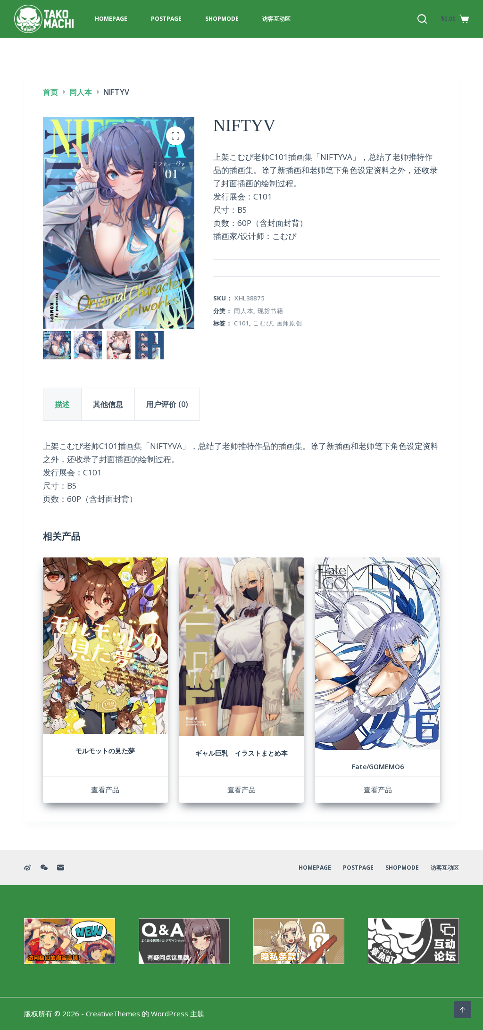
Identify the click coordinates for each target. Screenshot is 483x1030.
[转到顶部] (462, 1009)
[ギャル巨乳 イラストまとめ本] (241, 646)
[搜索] (422, 19)
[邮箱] (60, 867)
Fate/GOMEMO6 (378, 766)
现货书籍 (270, 311)
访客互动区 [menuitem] (276, 19)
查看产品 (105, 789)
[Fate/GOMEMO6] (377, 653)
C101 (241, 323)
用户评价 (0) (167, 404)
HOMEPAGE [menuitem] (111, 19)
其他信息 (108, 404)
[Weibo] (27, 867)
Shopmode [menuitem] (222, 19)
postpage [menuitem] (166, 19)
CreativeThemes (113, 1013)
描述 (62, 404)
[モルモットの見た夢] (105, 645)
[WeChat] (44, 867)
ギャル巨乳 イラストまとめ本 (241, 752)
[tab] (62, 404)
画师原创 (289, 323)
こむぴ (262, 323)
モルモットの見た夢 (105, 750)
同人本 (243, 311)
